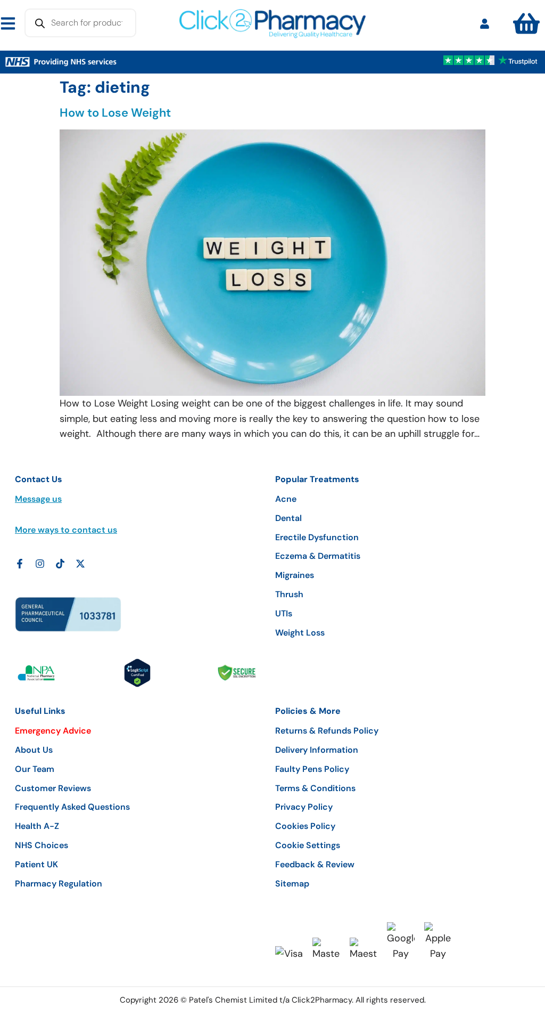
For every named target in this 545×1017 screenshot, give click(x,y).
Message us (38, 499)
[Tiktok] (60, 563)
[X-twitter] (80, 563)
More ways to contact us (66, 529)
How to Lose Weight (115, 112)
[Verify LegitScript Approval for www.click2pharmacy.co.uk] (137, 672)
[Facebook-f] (19, 563)
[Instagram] (40, 563)
